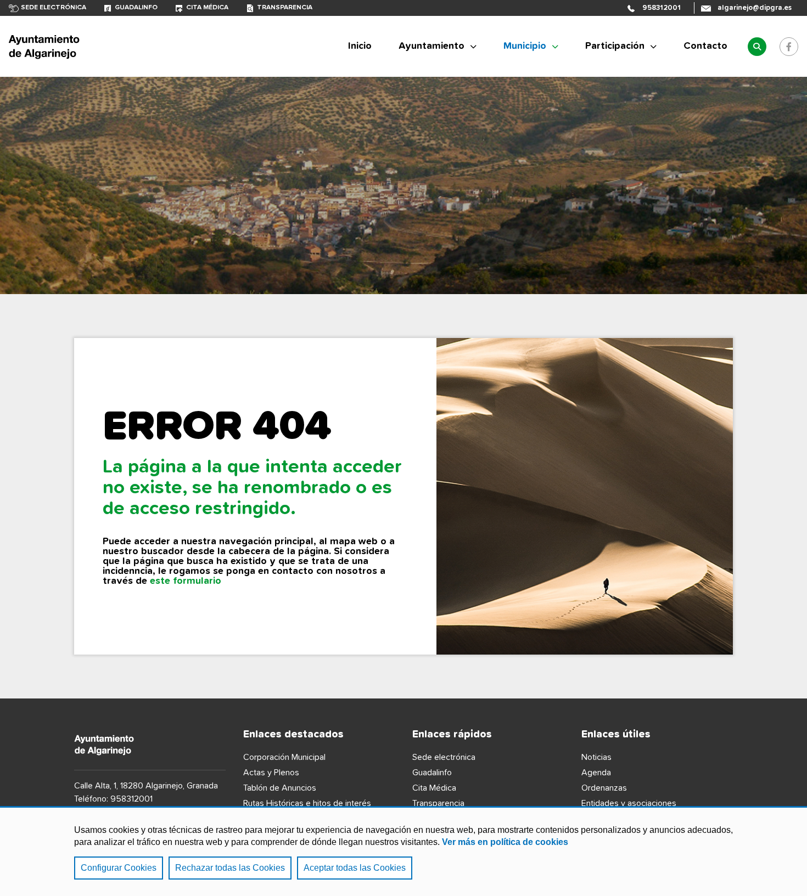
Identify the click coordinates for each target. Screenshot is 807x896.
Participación (615, 46)
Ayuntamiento (431, 46)
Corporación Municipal (284, 757)
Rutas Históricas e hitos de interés (307, 803)
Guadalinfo (136, 7)
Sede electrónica (53, 7)
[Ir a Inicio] (91, 46)
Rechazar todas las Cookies (230, 867)
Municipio (524, 46)
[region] (403, 851)
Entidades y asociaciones (628, 803)
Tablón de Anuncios (279, 788)
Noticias (596, 757)
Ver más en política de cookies (505, 842)
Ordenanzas (604, 788)
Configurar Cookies (118, 867)
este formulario (185, 581)
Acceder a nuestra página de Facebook (789, 46)
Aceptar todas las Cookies (355, 867)
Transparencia (284, 7)
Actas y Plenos (271, 772)
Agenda (596, 772)
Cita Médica (434, 788)
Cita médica (207, 7)
